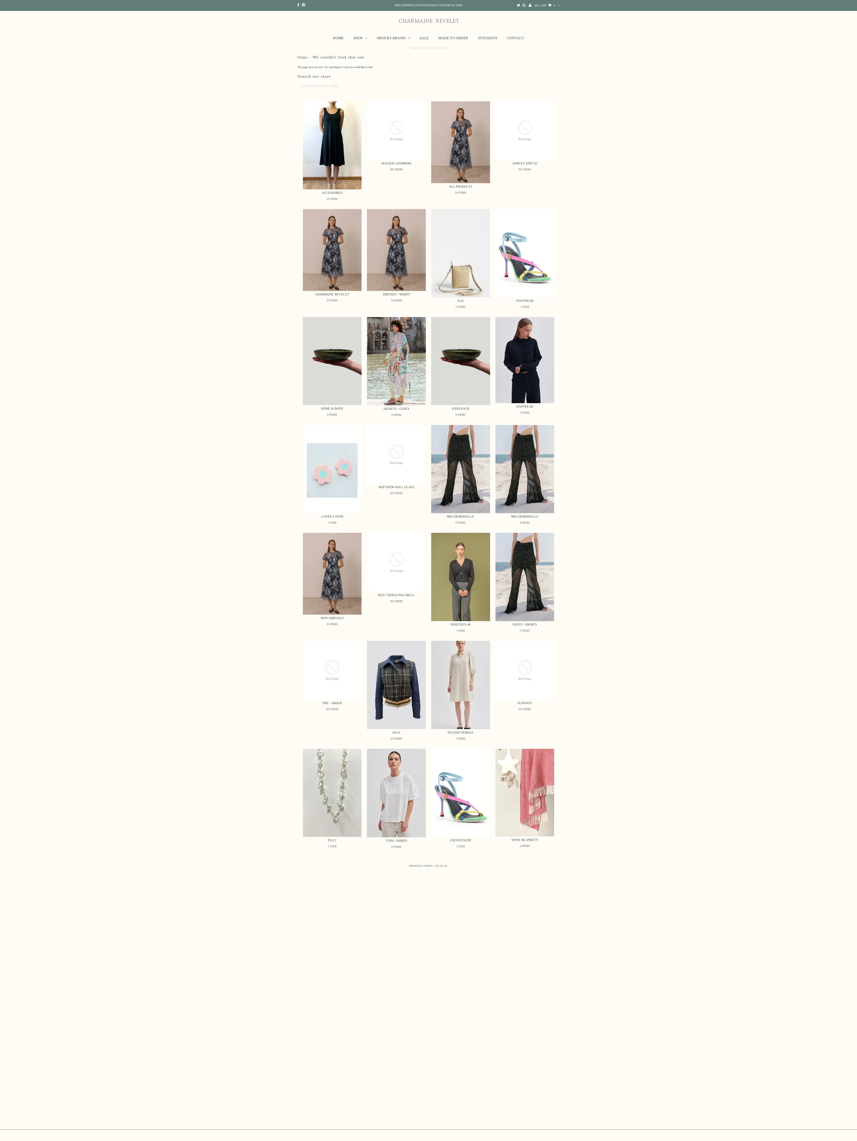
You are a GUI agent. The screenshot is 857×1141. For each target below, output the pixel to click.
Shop (358, 38)
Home (338, 38)
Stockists (487, 38)
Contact (515, 38)
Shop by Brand (391, 38)
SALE (424, 38)
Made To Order (453, 38)
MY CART (545, 5)
